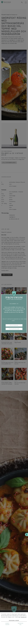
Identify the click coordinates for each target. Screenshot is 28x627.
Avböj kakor (7, 624)
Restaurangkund (14, 328)
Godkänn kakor (14, 620)
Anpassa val (20, 624)
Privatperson (14, 325)
